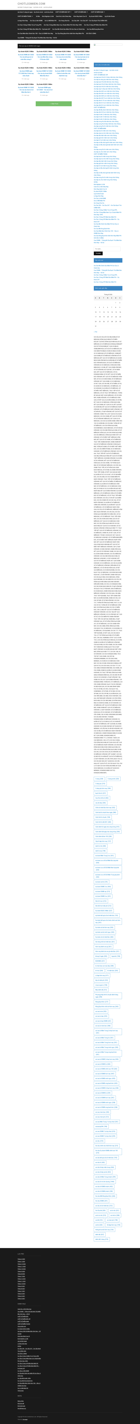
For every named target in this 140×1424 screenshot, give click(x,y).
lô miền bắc (112, 970)
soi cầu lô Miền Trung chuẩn (105, 1177)
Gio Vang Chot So (64, 20)
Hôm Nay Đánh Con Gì (80, 16)
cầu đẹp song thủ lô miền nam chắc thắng (106, 149)
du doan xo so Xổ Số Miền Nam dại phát (107, 869)
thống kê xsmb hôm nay (104, 1229)
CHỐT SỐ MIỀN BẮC (80, 12)
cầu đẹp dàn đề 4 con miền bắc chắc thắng (106, 91)
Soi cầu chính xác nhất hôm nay (106, 1145)
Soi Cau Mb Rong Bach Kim (95, 29)
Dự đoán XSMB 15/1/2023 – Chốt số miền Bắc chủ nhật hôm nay (63, 73)
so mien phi (112, 1220)
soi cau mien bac (102, 1112)
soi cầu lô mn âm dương (104, 1181)
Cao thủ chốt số (101, 798)
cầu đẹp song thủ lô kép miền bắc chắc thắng (107, 124)
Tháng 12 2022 (22, 1264)
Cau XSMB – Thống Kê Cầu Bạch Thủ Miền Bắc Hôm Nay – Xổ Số (37, 38)
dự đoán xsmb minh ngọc (104, 932)
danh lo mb (100, 846)
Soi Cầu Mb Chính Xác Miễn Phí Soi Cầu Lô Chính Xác (68, 29)
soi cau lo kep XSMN (103, 1021)
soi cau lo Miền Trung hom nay (106, 1042)
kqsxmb (116, 956)
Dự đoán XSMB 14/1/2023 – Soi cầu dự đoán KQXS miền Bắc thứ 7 (82, 73)
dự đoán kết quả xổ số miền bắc (106, 915)
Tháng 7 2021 (21, 1291)
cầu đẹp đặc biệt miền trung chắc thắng (105, 161)
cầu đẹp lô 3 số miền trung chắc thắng (105, 166)
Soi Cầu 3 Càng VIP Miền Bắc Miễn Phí (95, 25)
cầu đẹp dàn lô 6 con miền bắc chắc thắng (106, 105)
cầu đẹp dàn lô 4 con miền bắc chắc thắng (106, 103)
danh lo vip (100, 851)
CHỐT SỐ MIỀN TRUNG (24, 16)
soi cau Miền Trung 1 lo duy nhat (106, 1121)
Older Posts (54, 104)
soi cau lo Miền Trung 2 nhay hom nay (106, 1032)
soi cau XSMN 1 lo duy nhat (105, 1136)
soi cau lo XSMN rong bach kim (106, 1107)
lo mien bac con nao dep (104, 966)
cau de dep (100, 803)
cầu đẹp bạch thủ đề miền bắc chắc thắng (106, 82)
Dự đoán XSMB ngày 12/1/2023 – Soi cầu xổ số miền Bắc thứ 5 (44, 90)
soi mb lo (115, 1215)
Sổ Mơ (38, 16)
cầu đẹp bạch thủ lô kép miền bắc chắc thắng (107, 84)
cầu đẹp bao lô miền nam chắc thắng (105, 131)
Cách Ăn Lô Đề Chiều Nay (63, 16)
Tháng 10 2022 (22, 1269)
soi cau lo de (100, 1011)
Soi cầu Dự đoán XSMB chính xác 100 (106, 1152)
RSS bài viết (21, 1403)
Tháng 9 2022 (21, 1271)
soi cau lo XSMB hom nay (104, 1073)
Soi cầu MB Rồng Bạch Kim (105, 1196)
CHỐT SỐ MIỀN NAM (97, 12)
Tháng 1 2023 (21, 1261)
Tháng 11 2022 (22, 1266)
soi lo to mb (100, 1215)
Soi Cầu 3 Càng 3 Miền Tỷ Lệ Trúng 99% (30, 25)
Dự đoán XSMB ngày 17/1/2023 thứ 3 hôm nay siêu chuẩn (26, 73)
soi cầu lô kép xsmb (103, 1172)
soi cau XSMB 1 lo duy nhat (105, 1131)
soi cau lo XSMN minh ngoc (105, 1102)
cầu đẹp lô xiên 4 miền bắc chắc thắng (105, 119)
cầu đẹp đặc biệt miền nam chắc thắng (105, 135)
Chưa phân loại (22, 1326)
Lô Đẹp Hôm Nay (23, 20)
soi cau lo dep (101, 1016)
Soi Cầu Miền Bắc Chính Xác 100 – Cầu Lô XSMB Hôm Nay (35, 33)
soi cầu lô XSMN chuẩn (104, 1191)
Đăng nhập (21, 1401)
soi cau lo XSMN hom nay (104, 1097)
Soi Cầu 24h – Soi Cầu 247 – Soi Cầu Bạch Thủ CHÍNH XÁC (89, 20)
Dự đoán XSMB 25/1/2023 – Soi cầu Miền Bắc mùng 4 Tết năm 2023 (44, 57)
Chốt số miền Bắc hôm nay (105, 807)
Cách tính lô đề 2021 (103, 822)
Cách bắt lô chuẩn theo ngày (105, 812)
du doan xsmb (101, 882)
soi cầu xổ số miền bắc (103, 1205)
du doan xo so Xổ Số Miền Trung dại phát (107, 876)
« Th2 (95, 332)
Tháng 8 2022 (21, 1274)
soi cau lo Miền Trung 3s (104, 1038)
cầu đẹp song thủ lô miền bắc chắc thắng (106, 126)
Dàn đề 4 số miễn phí (103, 906)
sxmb (98, 1225)
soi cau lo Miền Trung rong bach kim (106, 1053)
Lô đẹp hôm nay (102, 975)
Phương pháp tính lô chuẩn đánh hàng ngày (106, 996)
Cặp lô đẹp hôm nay (103, 841)
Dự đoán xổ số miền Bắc (104, 937)
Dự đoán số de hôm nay (104, 927)
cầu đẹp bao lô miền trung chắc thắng (105, 156)
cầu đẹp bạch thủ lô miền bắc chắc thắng (106, 86)
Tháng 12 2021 (22, 1279)
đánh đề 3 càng (101, 1239)
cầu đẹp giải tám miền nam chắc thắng (105, 138)
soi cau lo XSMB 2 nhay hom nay (106, 1059)
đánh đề (99, 1234)
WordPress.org (22, 1408)
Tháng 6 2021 (21, 1293)
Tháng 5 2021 (21, 1296)
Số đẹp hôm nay (113, 1225)
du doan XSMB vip (102, 891)
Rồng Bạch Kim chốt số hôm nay (106, 1006)
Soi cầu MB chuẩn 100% (24, 1378)
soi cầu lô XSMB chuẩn (104, 1186)
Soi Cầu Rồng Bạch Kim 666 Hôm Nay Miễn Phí (69, 33)
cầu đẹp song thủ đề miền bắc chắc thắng (106, 121)
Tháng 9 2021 (21, 1286)
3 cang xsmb (113, 779)
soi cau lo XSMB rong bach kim (106, 1083)
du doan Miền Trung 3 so (104, 855)
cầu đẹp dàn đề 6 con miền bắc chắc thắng (106, 93)
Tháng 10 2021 (22, 1283)
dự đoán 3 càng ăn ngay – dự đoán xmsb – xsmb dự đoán (35, 12)
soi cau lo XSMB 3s (102, 1064)
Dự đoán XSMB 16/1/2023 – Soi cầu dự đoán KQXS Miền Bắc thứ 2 (44, 73)
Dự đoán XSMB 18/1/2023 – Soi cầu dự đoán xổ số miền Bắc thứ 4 (82, 57)
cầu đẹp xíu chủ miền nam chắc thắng (105, 152)
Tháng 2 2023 (21, 1259)
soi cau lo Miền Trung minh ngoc (106, 1047)
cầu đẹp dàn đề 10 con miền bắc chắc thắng (107, 98)
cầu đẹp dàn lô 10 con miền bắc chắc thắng (106, 100)
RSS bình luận (21, 1406)
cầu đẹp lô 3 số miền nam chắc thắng (105, 140)
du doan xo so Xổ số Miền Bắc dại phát (106, 862)
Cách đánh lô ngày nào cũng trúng (107, 827)
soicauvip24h (101, 1126)
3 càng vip (100, 783)
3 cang (99, 779)
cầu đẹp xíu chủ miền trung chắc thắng (105, 180)
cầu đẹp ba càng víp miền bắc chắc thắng (106, 79)
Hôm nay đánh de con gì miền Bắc (107, 951)
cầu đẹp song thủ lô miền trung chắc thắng (106, 177)
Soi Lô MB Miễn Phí (50, 20)
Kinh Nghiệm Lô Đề (48, 16)
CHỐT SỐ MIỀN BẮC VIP (62, 12)
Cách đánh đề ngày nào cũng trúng (107, 831)
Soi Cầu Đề (100, 1210)
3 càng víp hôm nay (103, 788)
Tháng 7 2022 (21, 1276)
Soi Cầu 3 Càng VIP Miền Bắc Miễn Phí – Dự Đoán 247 (34, 29)
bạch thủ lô (100, 793)
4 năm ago (26, 62)
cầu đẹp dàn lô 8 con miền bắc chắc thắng (106, 112)
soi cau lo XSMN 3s (102, 1093)
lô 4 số (99, 970)
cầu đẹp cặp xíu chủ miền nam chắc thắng (106, 133)
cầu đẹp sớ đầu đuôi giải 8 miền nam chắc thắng (108, 142)
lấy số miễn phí (101, 980)
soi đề (99, 1220)
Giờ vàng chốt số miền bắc (105, 942)
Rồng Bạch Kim (101, 1002)
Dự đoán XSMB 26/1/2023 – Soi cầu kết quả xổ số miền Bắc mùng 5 (26, 57)
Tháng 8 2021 (21, 1288)
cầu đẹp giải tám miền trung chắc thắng (105, 163)
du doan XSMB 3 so (103, 886)
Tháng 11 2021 (22, 1281)
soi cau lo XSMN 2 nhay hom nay (106, 1088)
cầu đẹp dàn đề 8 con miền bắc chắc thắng (106, 96)
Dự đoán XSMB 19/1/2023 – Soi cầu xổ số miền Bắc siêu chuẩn (63, 57)
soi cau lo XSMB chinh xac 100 (106, 1069)
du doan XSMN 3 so (103, 896)
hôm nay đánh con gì (103, 946)
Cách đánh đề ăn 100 (103, 836)
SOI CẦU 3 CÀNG (91, 33)
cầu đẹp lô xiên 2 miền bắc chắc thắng (105, 114)
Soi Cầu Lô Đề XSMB (36, 20)
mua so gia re (101, 985)
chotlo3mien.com (31, 3)
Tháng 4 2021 (21, 1298)
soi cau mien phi (102, 1117)
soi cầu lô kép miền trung (104, 1167)
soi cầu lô (100, 1162)
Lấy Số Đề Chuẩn (110, 16)
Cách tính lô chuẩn (102, 817)
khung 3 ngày (101, 956)
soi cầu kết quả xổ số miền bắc (106, 1157)
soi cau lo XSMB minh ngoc (105, 1078)
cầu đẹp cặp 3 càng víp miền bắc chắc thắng (107, 89)
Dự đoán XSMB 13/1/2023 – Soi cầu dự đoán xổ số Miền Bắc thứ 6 (26, 90)
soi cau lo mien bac (102, 1026)
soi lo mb (114, 1210)
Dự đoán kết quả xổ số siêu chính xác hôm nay (107, 921)
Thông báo (21, 1390)
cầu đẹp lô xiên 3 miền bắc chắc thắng (105, 117)
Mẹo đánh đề (101, 990)
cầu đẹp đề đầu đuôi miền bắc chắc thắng (106, 110)
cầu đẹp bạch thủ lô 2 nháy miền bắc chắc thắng (108, 77)
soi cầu (99, 1141)
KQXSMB (100, 961)
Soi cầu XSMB (101, 1201)
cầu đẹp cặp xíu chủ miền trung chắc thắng (106, 159)
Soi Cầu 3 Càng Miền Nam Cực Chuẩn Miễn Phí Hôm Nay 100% (63, 25)
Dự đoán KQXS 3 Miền (95, 16)
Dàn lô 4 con (100, 901)
